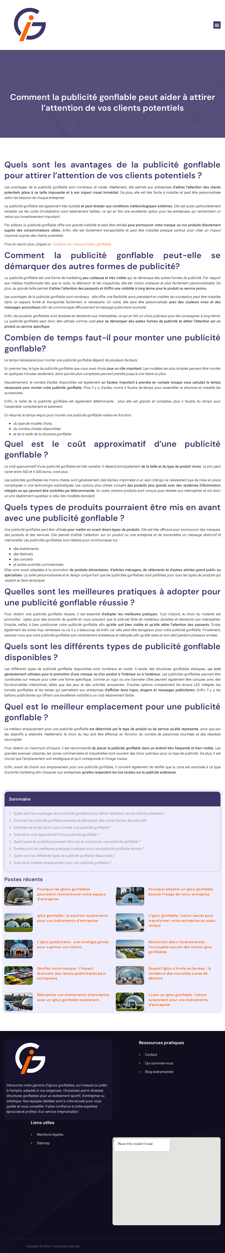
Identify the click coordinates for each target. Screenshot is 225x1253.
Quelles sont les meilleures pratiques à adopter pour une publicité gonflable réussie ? (79, 848)
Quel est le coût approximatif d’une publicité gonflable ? (56, 834)
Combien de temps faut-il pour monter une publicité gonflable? (62, 827)
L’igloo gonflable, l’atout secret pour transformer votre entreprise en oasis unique (182, 920)
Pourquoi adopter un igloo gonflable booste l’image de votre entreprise (181, 891)
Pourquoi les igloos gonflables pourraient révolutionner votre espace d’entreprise (71, 894)
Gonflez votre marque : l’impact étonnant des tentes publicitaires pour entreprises (71, 973)
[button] (217, 25)
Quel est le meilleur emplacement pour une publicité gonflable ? (62, 862)
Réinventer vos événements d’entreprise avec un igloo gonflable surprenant (73, 997)
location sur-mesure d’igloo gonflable (82, 244)
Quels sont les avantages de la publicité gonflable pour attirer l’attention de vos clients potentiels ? (89, 813)
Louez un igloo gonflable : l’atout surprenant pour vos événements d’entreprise (178, 999)
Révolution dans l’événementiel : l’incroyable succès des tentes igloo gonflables (180, 947)
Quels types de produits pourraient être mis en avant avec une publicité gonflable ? (77, 841)
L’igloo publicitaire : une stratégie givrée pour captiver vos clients (73, 944)
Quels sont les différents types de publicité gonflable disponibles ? (64, 855)
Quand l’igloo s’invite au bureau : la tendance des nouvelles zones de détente (180, 973)
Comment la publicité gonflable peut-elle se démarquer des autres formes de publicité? (80, 820)
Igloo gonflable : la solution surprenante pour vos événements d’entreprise (72, 918)
